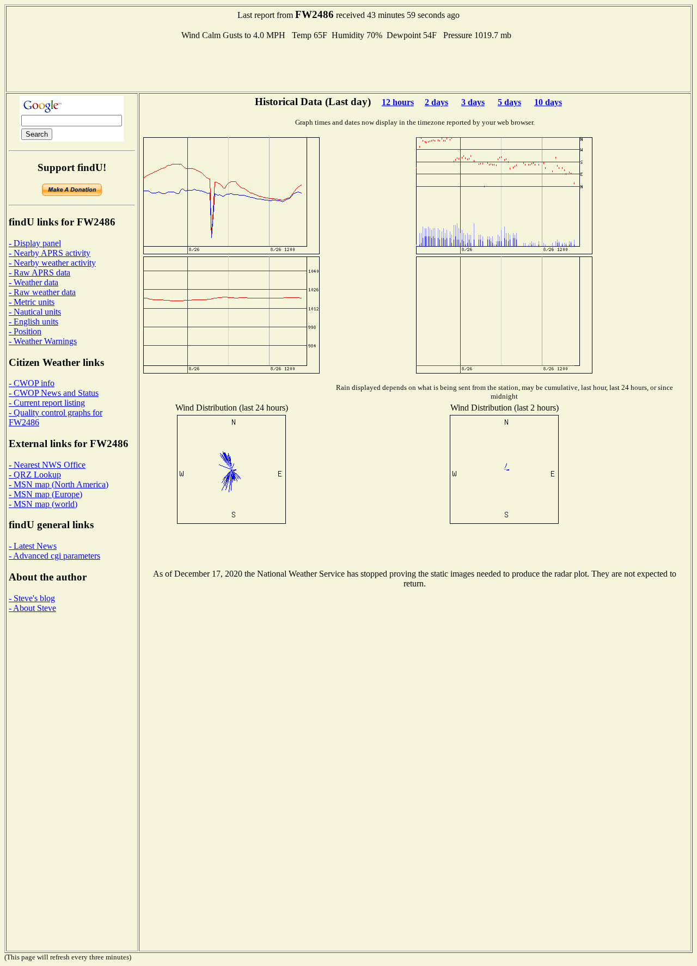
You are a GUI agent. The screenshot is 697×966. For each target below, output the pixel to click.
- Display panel (35, 243)
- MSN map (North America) (58, 484)
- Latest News (33, 546)
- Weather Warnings (43, 341)
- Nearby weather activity (52, 262)
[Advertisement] (348, 64)
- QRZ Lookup (35, 474)
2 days (436, 102)
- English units (33, 321)
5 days (509, 102)
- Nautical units (35, 311)
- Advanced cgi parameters (54, 555)
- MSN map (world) (43, 504)
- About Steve (32, 608)
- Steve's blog (32, 598)
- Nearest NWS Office (47, 464)
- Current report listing (47, 402)
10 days (548, 102)
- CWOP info (31, 383)
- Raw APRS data (39, 272)
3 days (473, 102)
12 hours (398, 102)
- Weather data (33, 282)
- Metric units (31, 302)
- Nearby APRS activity (49, 253)
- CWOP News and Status (54, 393)
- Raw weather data (42, 292)
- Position (25, 331)
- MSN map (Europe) (45, 494)
